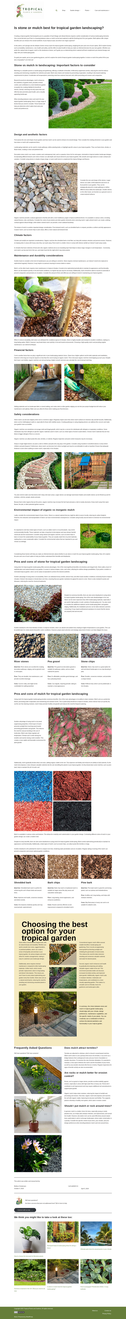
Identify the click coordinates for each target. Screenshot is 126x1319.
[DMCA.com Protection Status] (19, 1313)
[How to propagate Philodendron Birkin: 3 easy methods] (96, 1271)
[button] (89, 10)
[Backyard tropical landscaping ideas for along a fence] (63, 1232)
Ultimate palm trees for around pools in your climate (96, 1249)
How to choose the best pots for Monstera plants (28, 1256)
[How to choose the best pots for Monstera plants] (30, 1237)
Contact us (108, 1310)
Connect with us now (25, 1210)
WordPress (29, 1317)
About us (95, 1310)
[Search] (56, 10)
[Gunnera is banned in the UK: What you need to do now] (30, 1272)
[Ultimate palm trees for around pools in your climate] (96, 1234)
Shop (63, 10)
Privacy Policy (106, 1313)
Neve (15, 1317)
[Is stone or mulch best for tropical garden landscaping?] (63, 1271)
